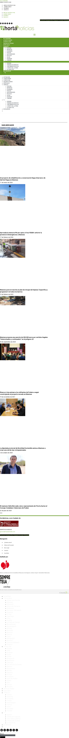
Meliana (9, 628)
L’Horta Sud (7, 41)
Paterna (9, 634)
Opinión (9, 63)
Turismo (9, 60)
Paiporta (9, 673)
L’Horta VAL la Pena (12, 68)
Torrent (9, 685)
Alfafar (9, 656)
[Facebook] (1, 23)
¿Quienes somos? (8, 6)
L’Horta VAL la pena (13, 721)
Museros (10, 632)
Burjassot (10, 612)
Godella (9, 620)
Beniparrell (10, 658)
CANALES (6, 693)
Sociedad (9, 58)
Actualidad (7, 38)
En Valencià (7, 71)
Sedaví (9, 681)
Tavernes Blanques (13, 642)
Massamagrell (11, 626)
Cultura (9, 48)
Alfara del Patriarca (13, 606)
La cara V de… (10, 69)
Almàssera (10, 608)
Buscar (5, 72)
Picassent (10, 677)
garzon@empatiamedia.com (7, 531)
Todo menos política (13, 66)
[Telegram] (7, 23)
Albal (8, 650)
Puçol (9, 636)
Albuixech (10, 604)
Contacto (6, 9)
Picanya (9, 675)
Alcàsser (10, 652)
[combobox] (7, 735)
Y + (4, 62)
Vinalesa (9, 644)
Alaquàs (9, 648)
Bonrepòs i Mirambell (14, 610)
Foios (8, 618)
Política (9, 55)
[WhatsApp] (11, 23)
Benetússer (10, 660)
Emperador (10, 616)
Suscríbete (6, 8)
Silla (8, 683)
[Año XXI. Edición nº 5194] (9, 5)
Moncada (10, 630)
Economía (9, 51)
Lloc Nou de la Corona (14, 664)
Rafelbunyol (11, 638)
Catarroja (10, 662)
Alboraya (10, 602)
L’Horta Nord (7, 40)
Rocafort (10, 640)
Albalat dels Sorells (13, 600)
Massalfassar (11, 624)
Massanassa (11, 669)
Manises (9, 667)
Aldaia (9, 654)
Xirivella (9, 687)
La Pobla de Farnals (13, 622)
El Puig (9, 614)
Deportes (9, 49)
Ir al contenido (4, 0)
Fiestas (9, 52)
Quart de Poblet (12, 679)
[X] (9, 23)
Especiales (6, 45)
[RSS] (5, 23)
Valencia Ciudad (8, 43)
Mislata (9, 671)
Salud (8, 57)
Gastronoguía (11, 54)
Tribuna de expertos (12, 65)
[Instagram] (3, 23)
